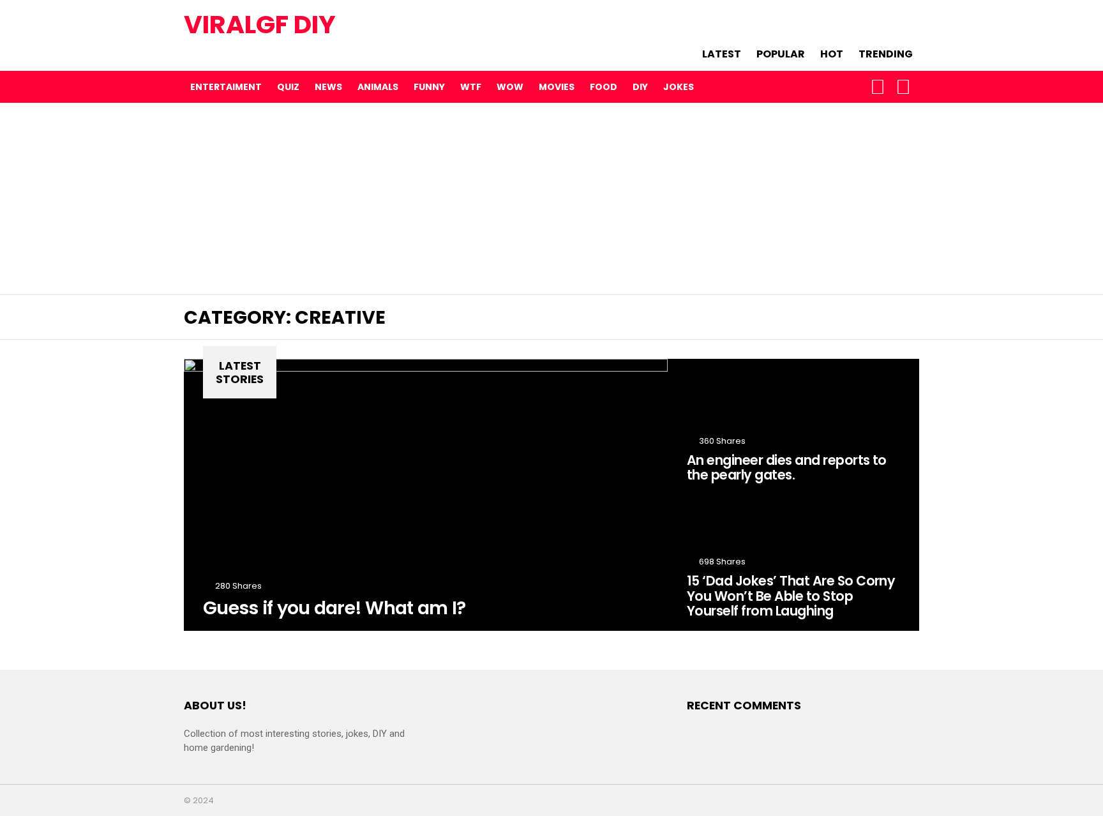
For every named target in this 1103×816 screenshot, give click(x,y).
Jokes (678, 86)
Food (603, 86)
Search (903, 87)
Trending (886, 53)
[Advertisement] (551, 198)
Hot (831, 53)
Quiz (288, 86)
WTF (470, 86)
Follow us (877, 87)
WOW (510, 86)
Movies (556, 86)
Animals (377, 86)
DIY (640, 86)
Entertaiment (226, 86)
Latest (721, 53)
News (328, 86)
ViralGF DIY (260, 24)
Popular (780, 53)
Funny (429, 86)
